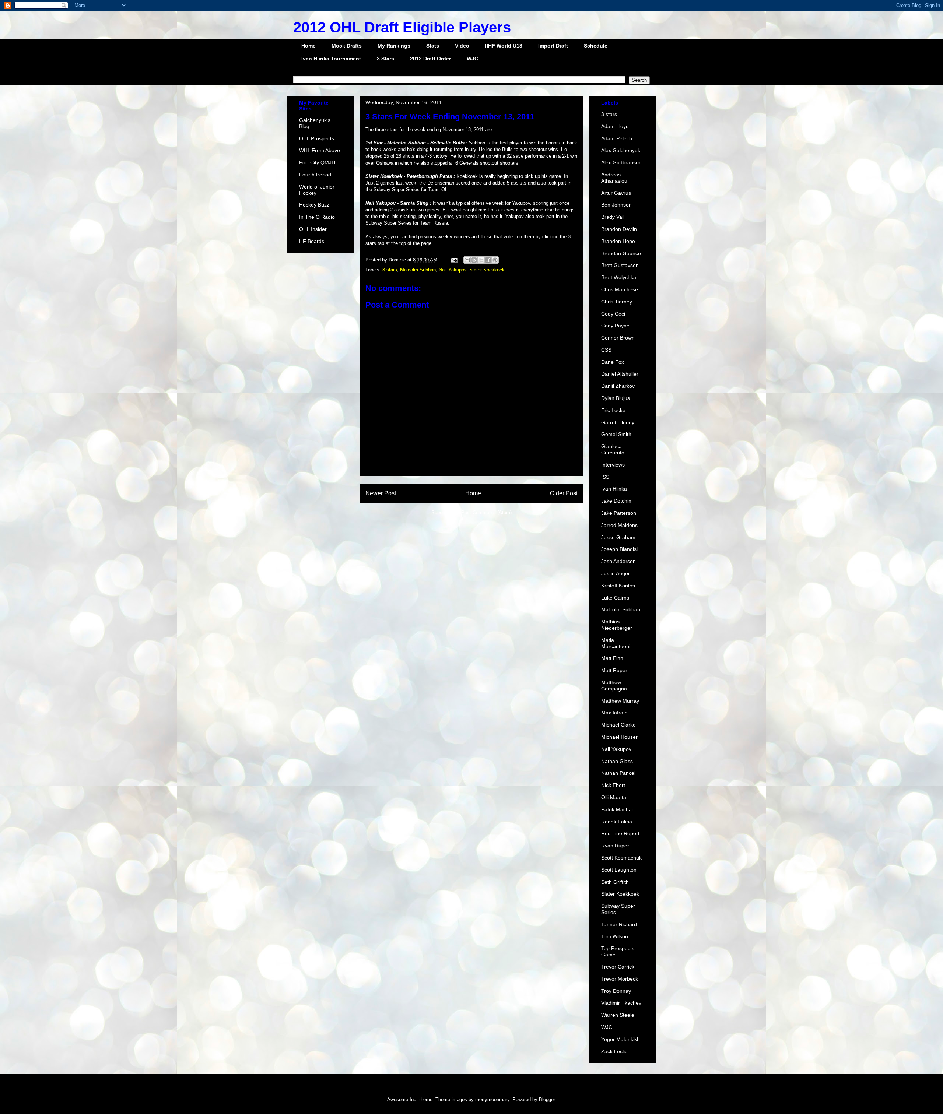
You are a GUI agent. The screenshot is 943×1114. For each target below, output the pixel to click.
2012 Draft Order (430, 59)
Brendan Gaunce (621, 253)
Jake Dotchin (616, 501)
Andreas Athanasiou (614, 178)
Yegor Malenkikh (620, 1039)
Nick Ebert (613, 785)
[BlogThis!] (474, 260)
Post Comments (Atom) (486, 512)
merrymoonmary (492, 1099)
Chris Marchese (619, 289)
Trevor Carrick (617, 967)
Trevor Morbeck (619, 979)
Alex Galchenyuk (620, 150)
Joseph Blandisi (619, 549)
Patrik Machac (617, 809)
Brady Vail (612, 217)
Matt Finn (612, 658)
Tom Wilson (614, 936)
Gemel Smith (616, 434)
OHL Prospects (316, 138)
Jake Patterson (618, 513)
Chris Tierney (616, 302)
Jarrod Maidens (619, 525)
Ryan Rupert (616, 845)
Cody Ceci (613, 314)
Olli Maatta (613, 797)
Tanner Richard (619, 924)
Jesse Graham (618, 537)
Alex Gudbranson (621, 162)
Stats (432, 46)
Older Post (564, 493)
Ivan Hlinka (614, 489)
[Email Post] (453, 260)
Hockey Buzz (314, 205)
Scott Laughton (619, 870)
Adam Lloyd (615, 126)
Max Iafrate (614, 713)
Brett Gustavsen (620, 265)
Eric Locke (613, 410)
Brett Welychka (618, 277)
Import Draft (553, 46)
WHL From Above (319, 150)
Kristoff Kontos (618, 585)
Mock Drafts (347, 46)
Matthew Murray (620, 701)
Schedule (595, 46)
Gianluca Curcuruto (612, 449)
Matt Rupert (615, 670)
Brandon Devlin (619, 229)
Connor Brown (618, 338)
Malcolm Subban (418, 270)
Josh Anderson (618, 561)
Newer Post (380, 493)
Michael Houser (619, 737)
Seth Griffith (615, 882)
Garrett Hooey (617, 422)
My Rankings (394, 46)
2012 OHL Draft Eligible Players (402, 27)
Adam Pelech (616, 138)
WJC (472, 59)
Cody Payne (615, 325)
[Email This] (467, 260)
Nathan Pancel (618, 773)
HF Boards (311, 241)
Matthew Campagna (614, 685)
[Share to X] (481, 260)
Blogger (547, 1099)
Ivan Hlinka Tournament (331, 59)
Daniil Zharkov (618, 386)
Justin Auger (615, 573)
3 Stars (385, 59)
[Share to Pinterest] (495, 260)
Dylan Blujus (615, 398)
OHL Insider (313, 229)
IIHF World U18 (503, 46)
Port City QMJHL (318, 162)
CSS (606, 350)
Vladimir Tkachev (621, 1003)
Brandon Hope (618, 241)
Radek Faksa (616, 822)
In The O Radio (317, 217)
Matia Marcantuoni (615, 643)
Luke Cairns (615, 598)
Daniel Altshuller (619, 374)
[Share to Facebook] (488, 260)
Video (462, 46)
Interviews (613, 465)
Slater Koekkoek (487, 270)
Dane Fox (612, 362)
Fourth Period (315, 175)
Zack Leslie (614, 1051)
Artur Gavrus (616, 193)
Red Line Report (620, 833)
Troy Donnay (616, 991)
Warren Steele (617, 1015)
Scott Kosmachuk (621, 858)
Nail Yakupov (452, 270)
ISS (605, 477)
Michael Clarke (618, 725)
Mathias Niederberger (616, 625)
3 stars (389, 270)
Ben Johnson (616, 205)
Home (308, 46)
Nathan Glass (617, 761)
